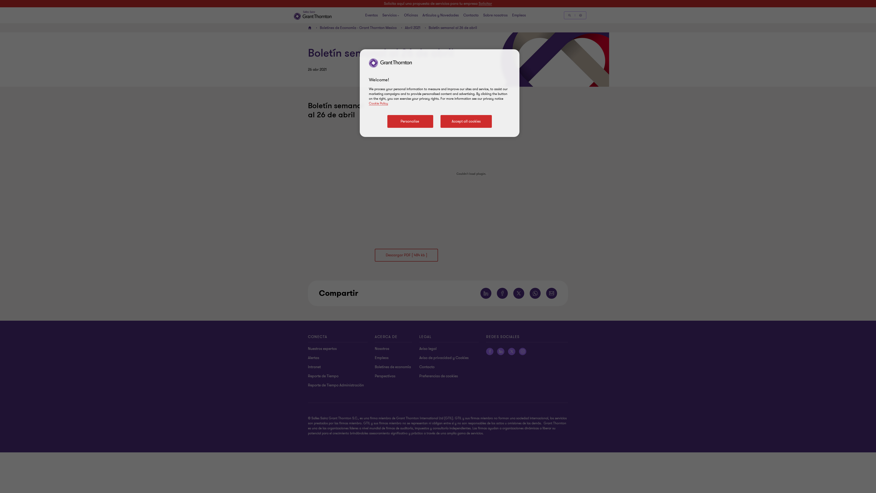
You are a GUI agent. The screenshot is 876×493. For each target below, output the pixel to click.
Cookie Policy (378, 103)
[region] (439, 93)
